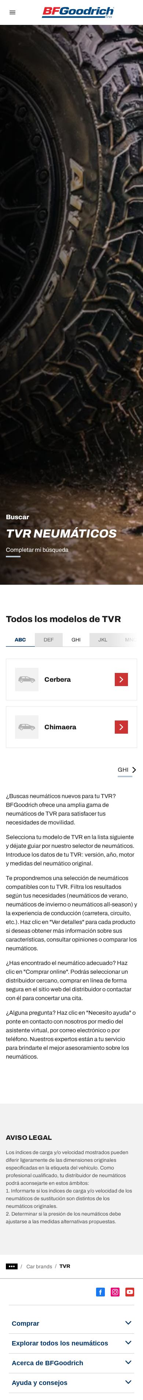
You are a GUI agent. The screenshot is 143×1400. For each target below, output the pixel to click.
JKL (102, 640)
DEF (49, 640)
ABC (20, 640)
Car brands (39, 1266)
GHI (76, 640)
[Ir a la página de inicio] (78, 12)
